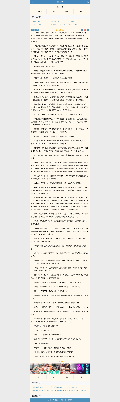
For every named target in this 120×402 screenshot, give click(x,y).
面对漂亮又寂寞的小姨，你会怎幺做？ (43, 390)
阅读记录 (55, 400)
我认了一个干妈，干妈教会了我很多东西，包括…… (84, 390)
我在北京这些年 (37, 21)
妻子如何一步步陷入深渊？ (59, 25)
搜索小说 (63, 400)
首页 (49, 400)
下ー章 (80, 11)
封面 (66, 11)
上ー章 (40, 11)
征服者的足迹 (55, 21)
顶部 (70, 400)
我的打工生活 (73, 25)
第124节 (60, 2)
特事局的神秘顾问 (37, 387)
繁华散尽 (71, 21)
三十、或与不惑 (37, 25)
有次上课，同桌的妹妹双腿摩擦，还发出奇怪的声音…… (67, 390)
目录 (53, 11)
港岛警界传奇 (73, 387)
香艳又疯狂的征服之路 (57, 387)
